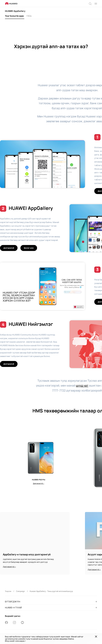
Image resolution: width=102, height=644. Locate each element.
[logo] (11, 3)
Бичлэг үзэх (29, 248)
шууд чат (82, 385)
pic (35, 530)
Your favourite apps (14, 16)
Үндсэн (8, 591)
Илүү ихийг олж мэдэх (15, 641)
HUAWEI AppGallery (15, 11)
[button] (90, 3)
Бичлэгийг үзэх (42, 164)
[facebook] (6, 623)
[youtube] (22, 623)
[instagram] (14, 623)
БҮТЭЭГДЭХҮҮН (12, 601)
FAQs (29, 16)
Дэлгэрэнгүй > (38, 483)
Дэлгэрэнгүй (8, 248)
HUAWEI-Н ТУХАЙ (13, 607)
